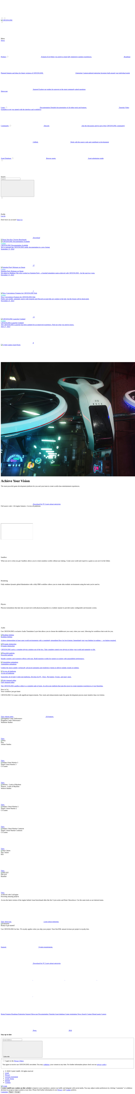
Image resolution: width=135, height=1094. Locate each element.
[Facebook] (49, 980)
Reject (11, 1092)
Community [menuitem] (5, 126)
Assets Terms (9, 1079)
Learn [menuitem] (3, 107)
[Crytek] (4, 1086)
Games (3, 269)
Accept (17, 1092)
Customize (4, 1092)
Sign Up (19, 220)
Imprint (7, 1081)
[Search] (54, 177)
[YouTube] (113, 980)
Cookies (8, 1082)
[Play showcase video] (16, 522)
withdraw (46, 1064)
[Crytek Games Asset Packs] (10, 345)
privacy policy (101, 1064)
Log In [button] (3, 216)
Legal (7, 1073)
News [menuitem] (3, 40)
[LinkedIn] (81, 980)
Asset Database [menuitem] (6, 158)
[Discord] (49, 996)
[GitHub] (17, 996)
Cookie (68, 1090)
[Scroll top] (16, 1012)
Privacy (7, 1075)
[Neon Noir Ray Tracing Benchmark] (13, 240)
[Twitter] (17, 980)
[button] (17, 188)
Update (3, 243)
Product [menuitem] (3, 57)
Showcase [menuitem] (4, 91)
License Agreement (11, 1077)
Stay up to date (6, 1034)
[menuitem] (6, 20)
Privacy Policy (19, 1061)
